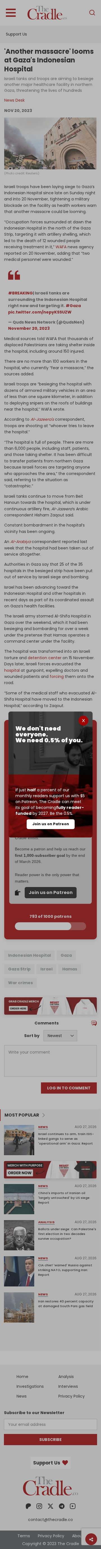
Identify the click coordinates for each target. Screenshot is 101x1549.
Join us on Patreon (50, 824)
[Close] (83, 721)
